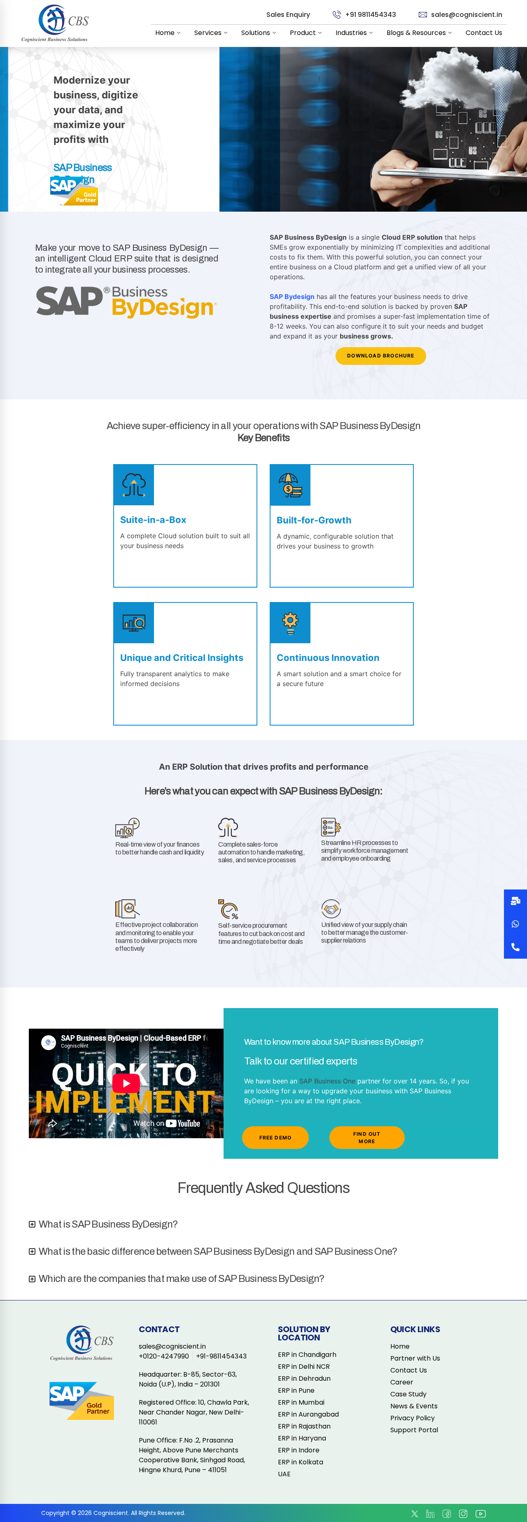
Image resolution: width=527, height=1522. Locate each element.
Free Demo (275, 1137)
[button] (515, 947)
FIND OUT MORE (367, 1137)
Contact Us (484, 32)
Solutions (255, 32)
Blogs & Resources (416, 32)
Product (303, 32)
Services (208, 32)
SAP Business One (327, 1081)
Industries (351, 32)
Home (165, 32)
